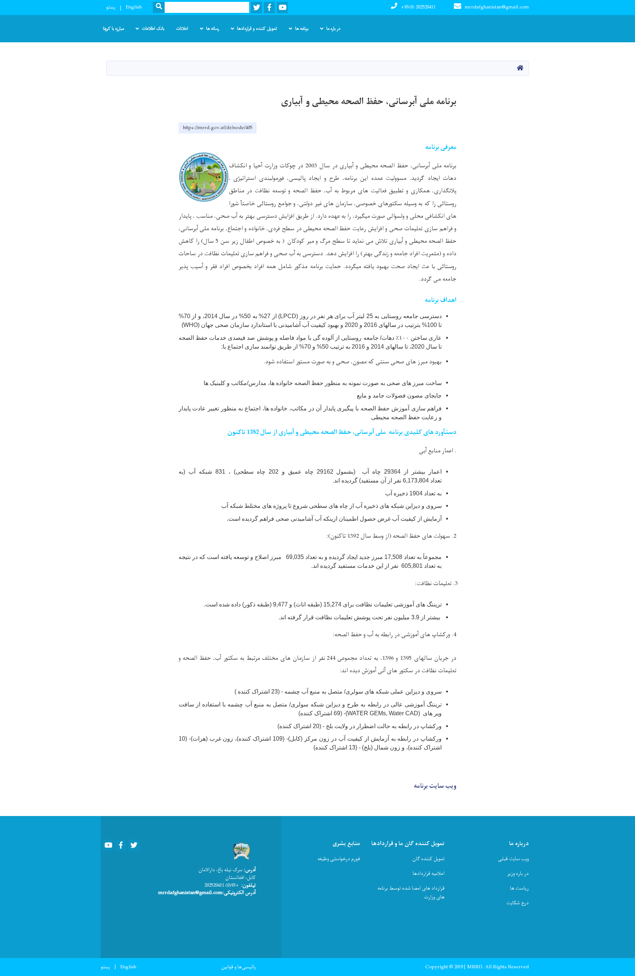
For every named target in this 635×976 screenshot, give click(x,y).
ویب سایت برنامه (435, 786)
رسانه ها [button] (212, 29)
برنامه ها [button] (301, 29)
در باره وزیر (518, 873)
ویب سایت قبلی (513, 858)
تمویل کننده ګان (428, 858)
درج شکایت (517, 903)
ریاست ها (519, 888)
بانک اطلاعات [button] (153, 29)
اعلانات (182, 29)
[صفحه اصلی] (240, 850)
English (134, 7)
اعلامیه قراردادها (429, 873)
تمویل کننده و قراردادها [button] (257, 29)
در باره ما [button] (333, 29)
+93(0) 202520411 (418, 7)
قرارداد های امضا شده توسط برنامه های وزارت (410, 893)
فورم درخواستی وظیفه (339, 858)
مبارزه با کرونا (113, 29)
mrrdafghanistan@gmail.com (497, 7)
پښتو (110, 7)
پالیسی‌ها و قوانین (238, 967)
